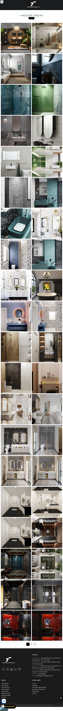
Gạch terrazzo (5, 687)
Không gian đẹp (6, 695)
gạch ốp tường (6, 693)
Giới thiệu (34, 685)
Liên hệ (34, 693)
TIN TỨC (4, 697)
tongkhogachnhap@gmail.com (44, 675)
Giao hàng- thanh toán (38, 689)
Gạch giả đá (5, 683)
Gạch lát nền (5, 691)
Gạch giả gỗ (5, 685)
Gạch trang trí (5, 689)
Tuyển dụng (35, 691)
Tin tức (34, 683)
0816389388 (42, 673)
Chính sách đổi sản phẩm (39, 687)
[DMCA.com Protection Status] (4, 709)
